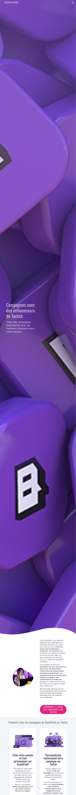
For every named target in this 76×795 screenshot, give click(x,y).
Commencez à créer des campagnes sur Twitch (53, 709)
